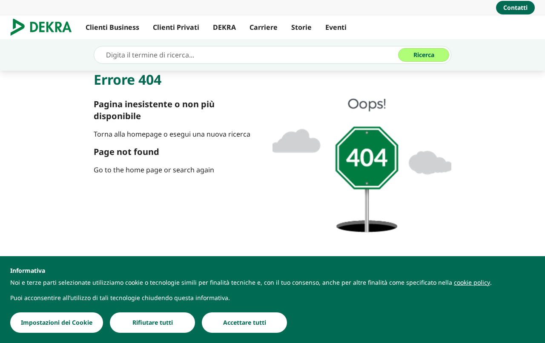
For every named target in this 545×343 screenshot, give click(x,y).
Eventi (336, 27)
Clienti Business (112, 27)
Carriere (264, 27)
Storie (301, 27)
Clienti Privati (176, 27)
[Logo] (44, 27)
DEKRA (224, 27)
